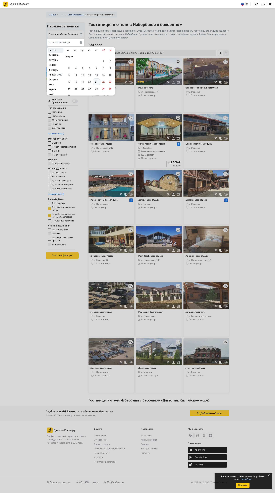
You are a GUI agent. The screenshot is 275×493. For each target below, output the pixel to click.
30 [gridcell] (110, 88)
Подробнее (246, 479)
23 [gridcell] (110, 81)
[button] (256, 4)
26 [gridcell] (82, 88)
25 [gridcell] (75, 88)
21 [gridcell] (96, 81)
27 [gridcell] (89, 88)
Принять (242, 485)
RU (246, 4)
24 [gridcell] (69, 88)
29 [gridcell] (103, 88)
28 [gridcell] (96, 88)
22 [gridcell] (103, 81)
